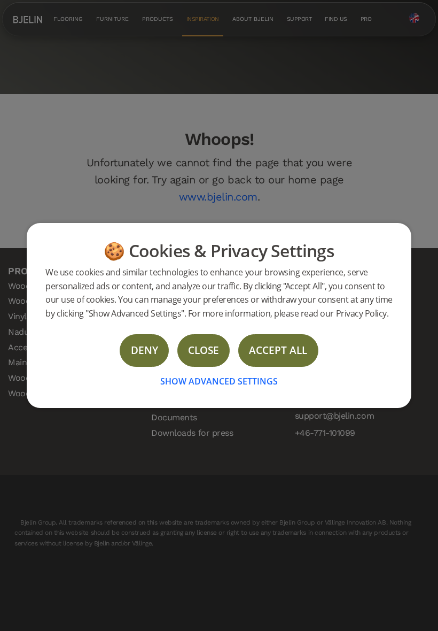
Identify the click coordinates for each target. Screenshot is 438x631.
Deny (144, 350)
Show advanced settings (219, 381)
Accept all (278, 350)
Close (203, 350)
